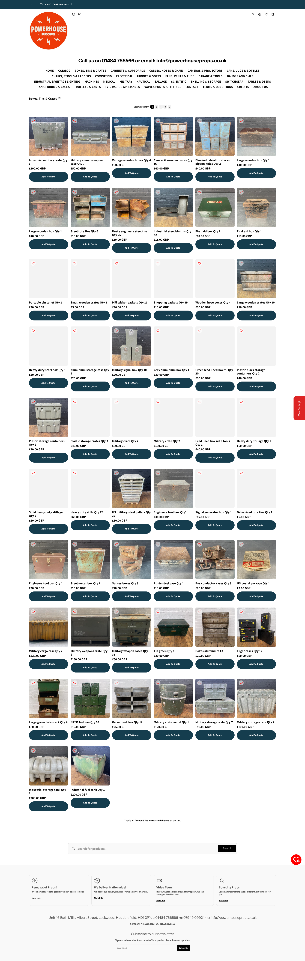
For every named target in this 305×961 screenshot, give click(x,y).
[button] (253, 14)
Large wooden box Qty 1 (253, 160)
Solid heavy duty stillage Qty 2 (46, 514)
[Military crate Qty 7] (173, 417)
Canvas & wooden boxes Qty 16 (173, 162)
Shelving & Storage (206, 81)
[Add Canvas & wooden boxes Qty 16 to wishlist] (158, 120)
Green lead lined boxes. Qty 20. (214, 371)
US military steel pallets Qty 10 (131, 514)
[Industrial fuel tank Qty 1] (90, 766)
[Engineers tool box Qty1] (173, 488)
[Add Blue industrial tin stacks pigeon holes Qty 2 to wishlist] (199, 120)
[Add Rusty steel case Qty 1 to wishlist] (158, 544)
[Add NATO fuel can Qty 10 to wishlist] (74, 682)
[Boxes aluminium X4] (215, 627)
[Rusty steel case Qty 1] (173, 559)
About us (260, 87)
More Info (36, 897)
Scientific (178, 81)
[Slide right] (36, 4)
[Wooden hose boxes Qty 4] (215, 278)
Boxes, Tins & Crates (90, 71)
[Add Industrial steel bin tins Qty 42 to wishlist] (158, 192)
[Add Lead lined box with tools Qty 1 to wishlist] (199, 401)
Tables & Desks (259, 81)
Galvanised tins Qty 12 (127, 722)
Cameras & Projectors (205, 71)
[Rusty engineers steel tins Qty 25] (131, 207)
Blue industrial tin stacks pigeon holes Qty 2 (212, 162)
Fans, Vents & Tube (179, 76)
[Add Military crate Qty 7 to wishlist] (158, 401)
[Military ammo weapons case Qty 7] (90, 136)
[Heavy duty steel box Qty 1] (48, 346)
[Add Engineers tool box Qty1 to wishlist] (158, 473)
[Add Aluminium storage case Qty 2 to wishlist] (74, 330)
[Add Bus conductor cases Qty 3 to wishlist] (199, 544)
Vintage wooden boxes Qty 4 (131, 160)
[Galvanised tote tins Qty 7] (256, 488)
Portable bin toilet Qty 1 (45, 302)
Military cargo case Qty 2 (45, 651)
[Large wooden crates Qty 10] (256, 278)
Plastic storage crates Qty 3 (89, 441)
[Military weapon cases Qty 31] (131, 627)
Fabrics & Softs (149, 76)
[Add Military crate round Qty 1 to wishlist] (158, 682)
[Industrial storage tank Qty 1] (48, 766)
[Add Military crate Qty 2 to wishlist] (116, 401)
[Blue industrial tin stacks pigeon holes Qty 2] (215, 136)
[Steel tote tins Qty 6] (90, 207)
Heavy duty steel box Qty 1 (47, 370)
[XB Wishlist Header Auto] (266, 14)
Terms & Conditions (218, 87)
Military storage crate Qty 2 (255, 722)
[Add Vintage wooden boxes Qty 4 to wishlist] (116, 120)
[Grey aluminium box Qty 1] (173, 346)
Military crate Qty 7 (167, 441)
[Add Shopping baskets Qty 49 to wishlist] (158, 263)
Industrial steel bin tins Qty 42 (172, 233)
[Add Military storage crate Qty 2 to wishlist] (241, 682)
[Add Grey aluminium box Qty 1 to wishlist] (158, 330)
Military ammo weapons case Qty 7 (87, 162)
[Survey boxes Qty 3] (131, 559)
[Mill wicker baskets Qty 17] (131, 278)
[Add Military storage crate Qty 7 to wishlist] (199, 682)
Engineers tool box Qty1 (170, 512)
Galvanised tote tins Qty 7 (254, 512)
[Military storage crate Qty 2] (256, 698)
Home (50, 71)
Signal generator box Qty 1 (213, 512)
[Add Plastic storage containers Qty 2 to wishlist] (33, 401)
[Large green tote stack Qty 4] (48, 698)
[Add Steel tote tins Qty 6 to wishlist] (74, 192)
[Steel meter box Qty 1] (90, 559)
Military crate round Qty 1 (171, 722)
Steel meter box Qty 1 (85, 583)
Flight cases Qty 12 (249, 651)
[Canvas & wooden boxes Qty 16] (173, 136)
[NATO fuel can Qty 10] (90, 698)
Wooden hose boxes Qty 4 (213, 302)
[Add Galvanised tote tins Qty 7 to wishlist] (241, 473)
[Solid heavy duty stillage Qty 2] (48, 488)
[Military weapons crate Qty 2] (90, 627)
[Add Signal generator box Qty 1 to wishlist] (199, 473)
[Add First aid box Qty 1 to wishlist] (199, 192)
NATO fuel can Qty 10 (85, 722)
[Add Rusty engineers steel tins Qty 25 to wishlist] (116, 192)
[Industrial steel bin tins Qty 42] (173, 207)
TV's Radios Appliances (122, 87)
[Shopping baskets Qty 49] (173, 278)
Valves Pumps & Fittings (162, 87)
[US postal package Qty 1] (256, 559)
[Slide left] (31, 4)
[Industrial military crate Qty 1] (48, 136)
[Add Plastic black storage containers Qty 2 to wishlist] (241, 330)
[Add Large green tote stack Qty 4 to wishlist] (33, 682)
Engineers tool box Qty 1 (45, 583)
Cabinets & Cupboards (128, 71)
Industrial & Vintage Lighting (57, 81)
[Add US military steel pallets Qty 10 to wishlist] (116, 473)
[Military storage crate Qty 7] (215, 698)
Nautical (143, 81)
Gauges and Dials (240, 76)
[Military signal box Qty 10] (131, 346)
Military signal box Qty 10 (129, 370)
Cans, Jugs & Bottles (243, 71)
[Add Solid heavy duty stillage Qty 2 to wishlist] (33, 473)
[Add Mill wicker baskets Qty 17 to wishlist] (116, 263)
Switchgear (234, 81)
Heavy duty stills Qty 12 (87, 512)
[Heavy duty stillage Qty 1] (256, 417)
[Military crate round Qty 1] (173, 698)
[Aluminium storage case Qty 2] (90, 346)
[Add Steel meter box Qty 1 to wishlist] (74, 544)
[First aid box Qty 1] (215, 207)
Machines (92, 81)
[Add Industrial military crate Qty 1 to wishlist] (33, 120)
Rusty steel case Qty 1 (169, 583)
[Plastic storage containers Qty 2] (48, 417)
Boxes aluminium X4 (209, 651)
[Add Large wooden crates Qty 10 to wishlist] (241, 263)
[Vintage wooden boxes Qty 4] (131, 136)
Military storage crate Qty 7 (214, 722)
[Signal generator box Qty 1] (215, 488)
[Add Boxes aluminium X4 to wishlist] (199, 611)
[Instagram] (74, 14)
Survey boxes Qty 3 (125, 583)
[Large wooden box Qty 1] (256, 136)
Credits (243, 87)
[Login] (259, 14)
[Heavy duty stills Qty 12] (90, 488)
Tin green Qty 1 (164, 651)
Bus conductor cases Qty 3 (213, 583)
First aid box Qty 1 (207, 231)
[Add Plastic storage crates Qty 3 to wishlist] (74, 401)
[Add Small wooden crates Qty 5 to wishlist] (74, 263)
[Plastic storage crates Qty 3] (90, 417)
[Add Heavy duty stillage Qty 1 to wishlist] (241, 401)
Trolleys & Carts (87, 87)
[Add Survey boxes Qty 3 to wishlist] (116, 544)
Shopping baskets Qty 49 (171, 302)
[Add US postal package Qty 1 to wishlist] (241, 544)
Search (227, 848)
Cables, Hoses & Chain (166, 71)
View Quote (299, 408)
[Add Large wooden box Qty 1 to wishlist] (241, 120)
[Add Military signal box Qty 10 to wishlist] (116, 330)
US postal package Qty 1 (253, 583)
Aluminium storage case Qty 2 (90, 371)
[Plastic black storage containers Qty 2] (256, 346)
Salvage (161, 81)
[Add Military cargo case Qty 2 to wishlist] (33, 611)
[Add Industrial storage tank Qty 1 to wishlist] (33, 750)
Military (126, 81)
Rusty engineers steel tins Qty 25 (130, 233)
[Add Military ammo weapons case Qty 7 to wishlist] (74, 120)
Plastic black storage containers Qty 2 (251, 371)
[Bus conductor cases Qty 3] (215, 559)
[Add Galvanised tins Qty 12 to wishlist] (116, 682)
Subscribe (183, 947)
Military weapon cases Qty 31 (130, 652)
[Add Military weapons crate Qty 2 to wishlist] (74, 611)
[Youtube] (80, 14)
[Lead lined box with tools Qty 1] (215, 417)
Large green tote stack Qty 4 (48, 722)
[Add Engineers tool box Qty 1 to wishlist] (33, 544)
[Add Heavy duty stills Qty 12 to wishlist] (74, 473)
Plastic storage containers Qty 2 (47, 443)
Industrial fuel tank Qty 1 (88, 789)
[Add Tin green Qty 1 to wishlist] (158, 611)
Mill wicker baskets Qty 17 (129, 302)
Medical (109, 81)
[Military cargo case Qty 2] (48, 627)
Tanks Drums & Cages (53, 87)
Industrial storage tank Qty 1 (47, 791)
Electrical (124, 76)
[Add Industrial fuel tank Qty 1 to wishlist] (74, 750)
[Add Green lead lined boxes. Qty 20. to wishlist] (199, 330)
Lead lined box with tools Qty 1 (212, 443)
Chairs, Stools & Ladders (71, 76)
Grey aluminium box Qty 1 (171, 370)
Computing (103, 76)
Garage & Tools (211, 76)
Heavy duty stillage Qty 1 (254, 441)
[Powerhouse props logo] (48, 30)
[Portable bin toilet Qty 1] (48, 278)
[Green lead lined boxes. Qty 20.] (215, 346)
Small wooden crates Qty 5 (89, 302)
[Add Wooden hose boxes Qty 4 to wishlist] (199, 263)
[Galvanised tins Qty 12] (131, 698)
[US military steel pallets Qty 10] (131, 488)
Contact (192, 87)
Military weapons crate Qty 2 (89, 652)
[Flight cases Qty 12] (256, 627)
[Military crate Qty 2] (131, 417)
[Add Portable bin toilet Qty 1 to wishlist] (33, 263)
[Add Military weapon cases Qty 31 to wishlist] (116, 611)
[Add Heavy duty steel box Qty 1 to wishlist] (33, 330)
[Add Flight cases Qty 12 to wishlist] (241, 611)
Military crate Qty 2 (125, 441)
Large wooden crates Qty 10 (256, 302)
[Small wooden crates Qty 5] (90, 278)
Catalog (64, 71)
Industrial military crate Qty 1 (48, 162)
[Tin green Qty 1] (173, 627)
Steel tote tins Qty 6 (84, 231)
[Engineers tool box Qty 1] (48, 559)
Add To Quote (48, 176)
